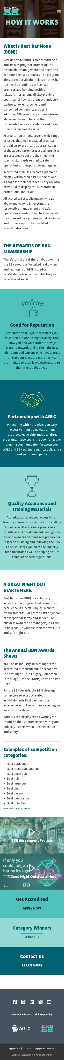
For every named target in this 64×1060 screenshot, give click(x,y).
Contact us (27, 1048)
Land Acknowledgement (23, 1055)
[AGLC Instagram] (23, 1002)
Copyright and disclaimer (45, 1048)
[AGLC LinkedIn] (32, 1002)
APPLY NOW (32, 908)
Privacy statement (44, 1055)
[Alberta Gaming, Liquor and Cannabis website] (22, 1029)
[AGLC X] (41, 1002)
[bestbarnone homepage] (45, 1029)
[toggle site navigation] (58, 12)
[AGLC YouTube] (49, 1002)
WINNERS (32, 937)
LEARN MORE (32, 965)
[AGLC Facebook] (15, 1002)
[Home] (11, 12)
